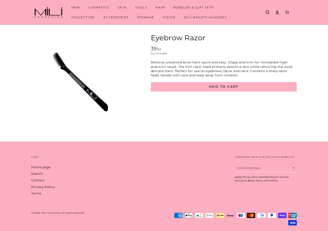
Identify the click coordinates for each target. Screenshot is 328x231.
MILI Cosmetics (50, 212)
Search (37, 173)
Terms (36, 193)
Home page (41, 167)
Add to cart (223, 87)
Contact (38, 180)
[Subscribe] (294, 168)
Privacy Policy (43, 187)
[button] (267, 12)
